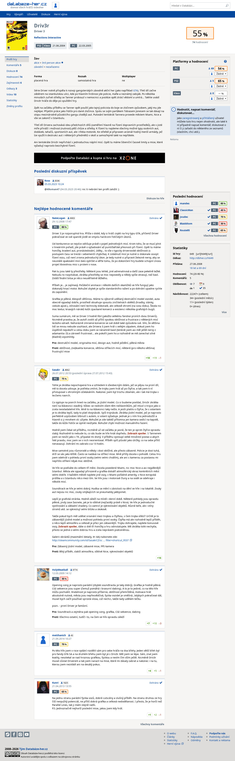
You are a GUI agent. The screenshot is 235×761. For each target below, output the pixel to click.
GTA (135, 90)
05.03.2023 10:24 (54, 184)
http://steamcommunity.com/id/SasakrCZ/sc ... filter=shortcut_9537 (90, 540)
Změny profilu (15, 106)
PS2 (39, 45)
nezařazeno (52, 66)
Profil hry (12, 59)
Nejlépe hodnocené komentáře (63, 208)
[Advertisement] (200, 165)
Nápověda (196, 736)
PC (73, 45)
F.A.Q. (194, 733)
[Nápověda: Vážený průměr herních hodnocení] (225, 61)
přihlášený (208, 118)
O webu (171, 733)
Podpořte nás (217, 733)
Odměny (196, 740)
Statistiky (12, 100)
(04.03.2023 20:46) (64, 189)
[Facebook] (14, 734)
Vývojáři (18, 14)
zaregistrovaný (190, 118)
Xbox (47, 45)
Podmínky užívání (219, 736)
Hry (8, 14)
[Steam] (7, 734)
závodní (38, 66)
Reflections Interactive (47, 37)
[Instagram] (20, 734)
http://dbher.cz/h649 (201, 258)
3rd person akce (51, 62)
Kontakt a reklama (219, 740)
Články (171, 736)
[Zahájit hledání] (227, 5)
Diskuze (45, 14)
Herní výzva (60, 14)
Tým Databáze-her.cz (33, 749)
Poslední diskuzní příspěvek (60, 171)
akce (36, 62)
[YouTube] (26, 734)
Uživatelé (32, 14)
